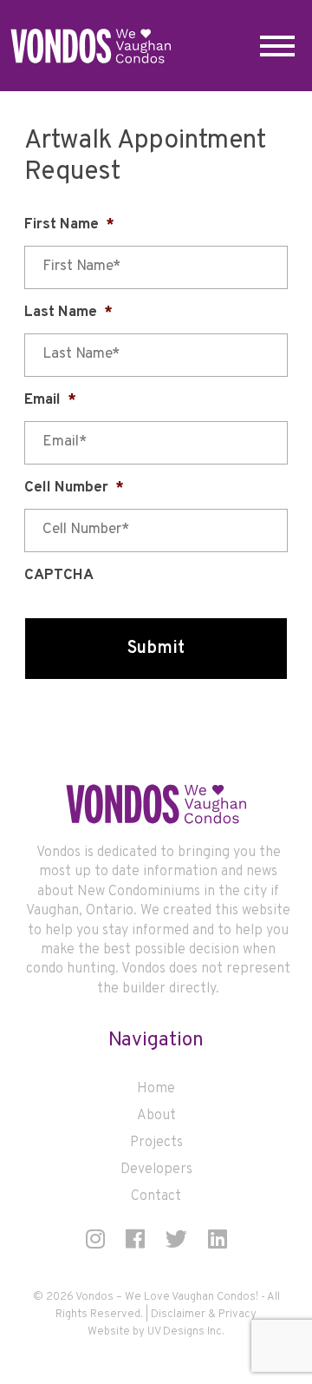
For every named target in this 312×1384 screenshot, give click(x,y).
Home (156, 1088)
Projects (156, 1142)
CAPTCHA (59, 575)
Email (50, 400)
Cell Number (74, 488)
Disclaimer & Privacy (204, 1314)
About (156, 1115)
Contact (156, 1196)
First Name (69, 224)
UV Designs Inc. (185, 1332)
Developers (156, 1169)
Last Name (68, 312)
